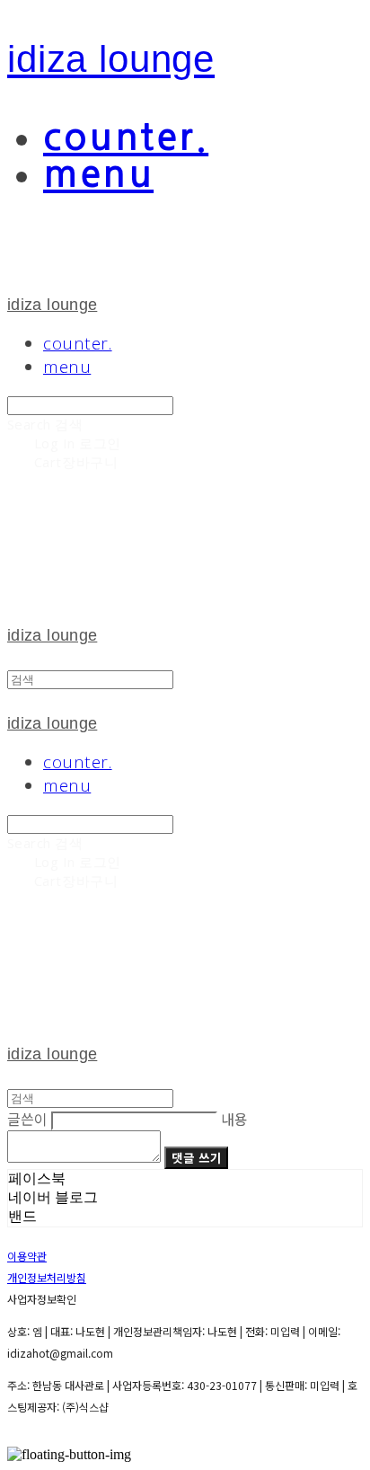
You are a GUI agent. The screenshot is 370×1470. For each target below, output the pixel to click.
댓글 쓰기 (196, 1157)
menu (98, 173)
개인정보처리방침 (46, 1277)
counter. (125, 137)
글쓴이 (27, 1118)
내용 (234, 1118)
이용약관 (27, 1255)
